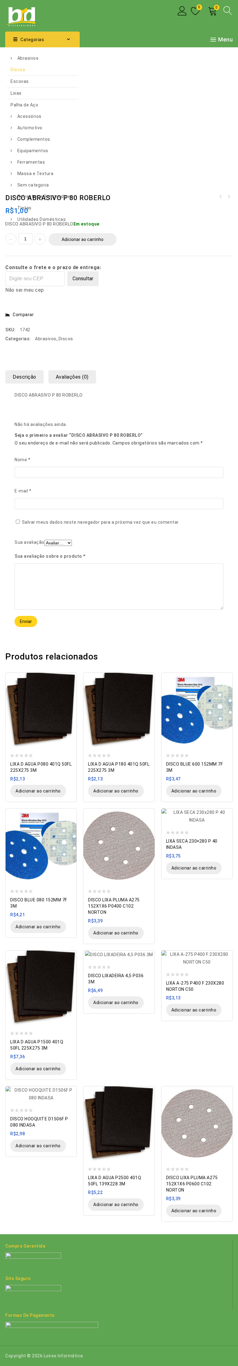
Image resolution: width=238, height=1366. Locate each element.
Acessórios (29, 116)
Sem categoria (33, 185)
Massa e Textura (35, 173)
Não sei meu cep (24, 290)
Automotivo (29, 127)
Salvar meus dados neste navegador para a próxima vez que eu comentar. (101, 522)
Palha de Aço (24, 104)
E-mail (23, 490)
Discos (18, 69)
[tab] (26, 377)
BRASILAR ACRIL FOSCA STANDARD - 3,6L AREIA (228, 196)
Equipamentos (32, 150)
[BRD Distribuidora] (20, 15)
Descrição (24, 377)
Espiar (69, 677)
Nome (22, 459)
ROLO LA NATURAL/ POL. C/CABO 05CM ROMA (220, 196)
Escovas (20, 81)
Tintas (24, 207)
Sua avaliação (29, 542)
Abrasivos (28, 58)
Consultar (83, 278)
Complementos (33, 139)
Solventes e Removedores (45, 196)
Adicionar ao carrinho (83, 239)
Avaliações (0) (72, 377)
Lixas (16, 93)
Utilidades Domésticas (41, 219)
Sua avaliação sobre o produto (50, 556)
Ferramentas (31, 162)
